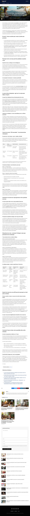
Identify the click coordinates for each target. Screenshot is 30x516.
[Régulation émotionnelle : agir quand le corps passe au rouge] (3, 459)
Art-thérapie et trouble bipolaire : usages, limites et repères (14, 483)
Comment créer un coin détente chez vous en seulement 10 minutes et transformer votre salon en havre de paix (22, 409)
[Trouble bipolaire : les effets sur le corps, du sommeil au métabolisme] (3, 476)
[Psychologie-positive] (4, 1)
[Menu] (27, 1)
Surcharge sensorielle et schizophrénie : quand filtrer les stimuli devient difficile (17, 492)
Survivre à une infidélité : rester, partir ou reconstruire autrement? (15, 479)
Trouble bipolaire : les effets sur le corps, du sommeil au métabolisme (15, 475)
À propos (3, 3)
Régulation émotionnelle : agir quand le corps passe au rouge (14, 458)
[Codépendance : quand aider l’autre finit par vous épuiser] (3, 472)
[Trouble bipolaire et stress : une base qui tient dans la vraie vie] (3, 455)
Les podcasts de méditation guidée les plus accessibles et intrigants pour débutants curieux (7, 409)
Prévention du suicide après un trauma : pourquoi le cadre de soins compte (16, 462)
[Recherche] (26, 1)
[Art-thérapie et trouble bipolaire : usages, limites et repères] (3, 484)
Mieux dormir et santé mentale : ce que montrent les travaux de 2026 (15, 466)
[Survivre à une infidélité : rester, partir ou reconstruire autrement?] (3, 480)
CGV (11, 3)
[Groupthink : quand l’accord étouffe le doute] (3, 497)
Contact (7, 3)
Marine (7, 391)
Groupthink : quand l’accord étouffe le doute (12, 496)
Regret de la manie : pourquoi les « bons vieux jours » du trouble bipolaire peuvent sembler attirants (17, 488)
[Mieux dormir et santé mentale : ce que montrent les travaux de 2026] (3, 467)
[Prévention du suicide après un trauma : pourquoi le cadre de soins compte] (3, 463)
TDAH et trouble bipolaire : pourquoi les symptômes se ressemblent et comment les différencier (17, 501)
